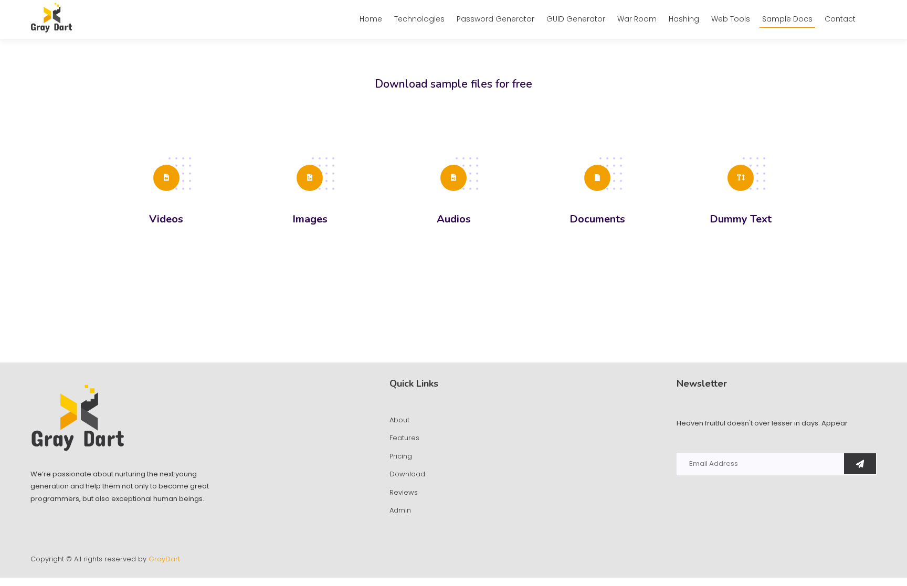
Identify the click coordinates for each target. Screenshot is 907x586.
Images (310, 219)
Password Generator (495, 19)
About (399, 420)
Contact (840, 19)
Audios (454, 219)
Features (404, 438)
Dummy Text (741, 219)
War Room (637, 19)
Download (407, 474)
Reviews (403, 492)
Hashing (684, 19)
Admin (400, 510)
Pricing (400, 456)
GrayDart (164, 559)
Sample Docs (787, 19)
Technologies (419, 19)
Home (371, 19)
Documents (597, 219)
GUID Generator (575, 19)
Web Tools (730, 19)
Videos (166, 219)
